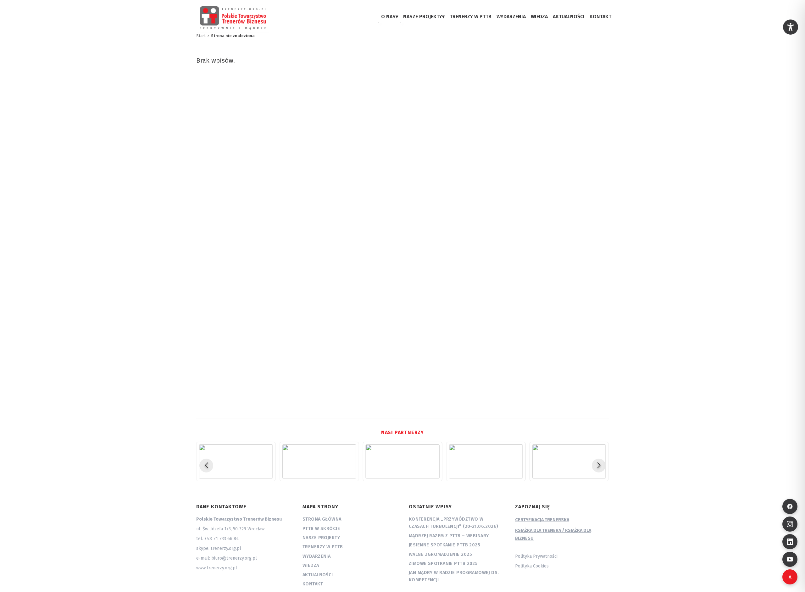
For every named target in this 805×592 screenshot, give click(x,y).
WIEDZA (539, 17)
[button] (206, 465)
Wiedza (311, 565)
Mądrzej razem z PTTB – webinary (449, 536)
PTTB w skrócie (321, 528)
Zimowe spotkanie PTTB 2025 (443, 563)
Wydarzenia (316, 556)
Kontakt (313, 584)
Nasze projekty (321, 537)
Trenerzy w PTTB (323, 547)
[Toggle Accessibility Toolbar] (790, 27)
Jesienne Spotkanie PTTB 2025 (444, 545)
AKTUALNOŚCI (569, 17)
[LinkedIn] (789, 541)
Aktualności (318, 575)
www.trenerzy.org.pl (216, 568)
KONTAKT (600, 17)
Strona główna (322, 519)
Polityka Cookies (532, 566)
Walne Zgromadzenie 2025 (440, 554)
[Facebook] (789, 506)
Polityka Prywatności (536, 556)
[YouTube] (789, 559)
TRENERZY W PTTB (470, 17)
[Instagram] (789, 524)
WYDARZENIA (511, 17)
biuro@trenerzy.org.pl (234, 558)
